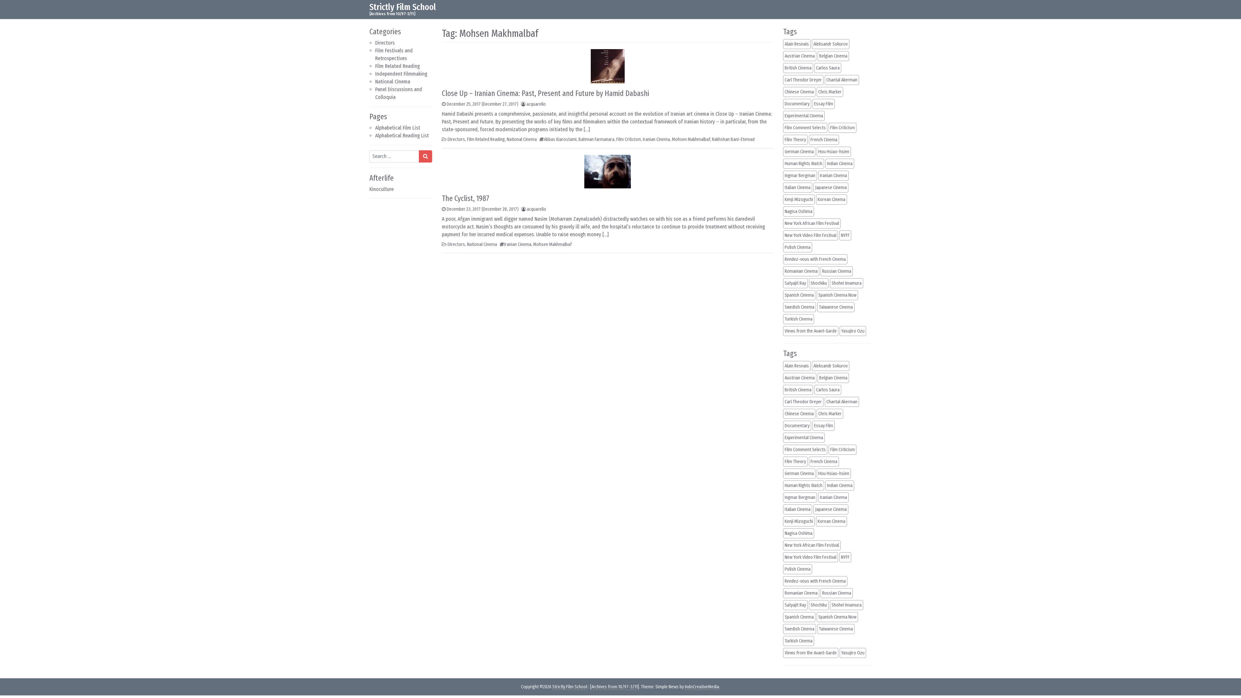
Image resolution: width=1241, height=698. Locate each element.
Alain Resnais (797, 44)
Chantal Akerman (841, 80)
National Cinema (392, 82)
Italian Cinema (798, 187)
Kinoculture (381, 189)
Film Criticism (628, 139)
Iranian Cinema (656, 139)
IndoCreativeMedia (702, 687)
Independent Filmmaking (401, 74)
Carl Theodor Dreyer (803, 80)
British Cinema (798, 68)
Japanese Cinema (831, 187)
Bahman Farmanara (596, 139)
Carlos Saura (828, 68)
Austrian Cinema (800, 56)
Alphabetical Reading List (402, 135)
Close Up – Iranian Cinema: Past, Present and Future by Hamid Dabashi (545, 93)
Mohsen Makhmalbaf (691, 139)
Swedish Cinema (799, 307)
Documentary (797, 104)
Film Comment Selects (805, 128)
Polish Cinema (798, 247)
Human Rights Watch (803, 163)
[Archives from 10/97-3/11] (614, 687)
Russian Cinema (836, 271)
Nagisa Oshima (798, 211)
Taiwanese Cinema (836, 307)
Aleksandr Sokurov (830, 44)
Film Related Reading (397, 66)
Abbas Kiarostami (560, 139)
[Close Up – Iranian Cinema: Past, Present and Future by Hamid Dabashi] (608, 66)
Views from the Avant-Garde (811, 331)
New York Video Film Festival (810, 235)
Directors (385, 43)
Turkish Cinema (798, 319)
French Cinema (824, 140)
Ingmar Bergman (800, 175)
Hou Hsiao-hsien (833, 151)
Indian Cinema (840, 163)
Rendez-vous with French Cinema (815, 259)
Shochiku (819, 283)
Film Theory (795, 140)
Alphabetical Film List (397, 128)
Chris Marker (830, 92)
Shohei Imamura (847, 283)
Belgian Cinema (833, 56)
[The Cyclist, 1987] (607, 171)
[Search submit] (425, 156)
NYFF (845, 235)
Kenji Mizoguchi (799, 199)
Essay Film (823, 104)
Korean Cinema (831, 199)
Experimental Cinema (804, 116)
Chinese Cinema (799, 92)
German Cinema (799, 151)
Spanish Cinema (799, 295)
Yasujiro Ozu (852, 331)
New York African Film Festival (812, 223)
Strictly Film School (402, 7)
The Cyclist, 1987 (465, 198)
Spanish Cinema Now (837, 295)
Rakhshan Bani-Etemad (733, 139)
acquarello (536, 104)
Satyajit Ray (795, 283)
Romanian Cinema (801, 271)
